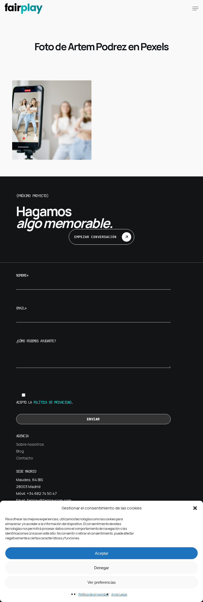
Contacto (24, 457)
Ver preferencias (101, 582)
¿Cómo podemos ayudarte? (36, 341)
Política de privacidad (94, 594)
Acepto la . (44, 402)
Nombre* (22, 275)
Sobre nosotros (30, 444)
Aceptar (101, 553)
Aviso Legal (119, 594)
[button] (195, 508)
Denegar (101, 567)
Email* (21, 308)
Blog (20, 451)
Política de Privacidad (52, 402)
